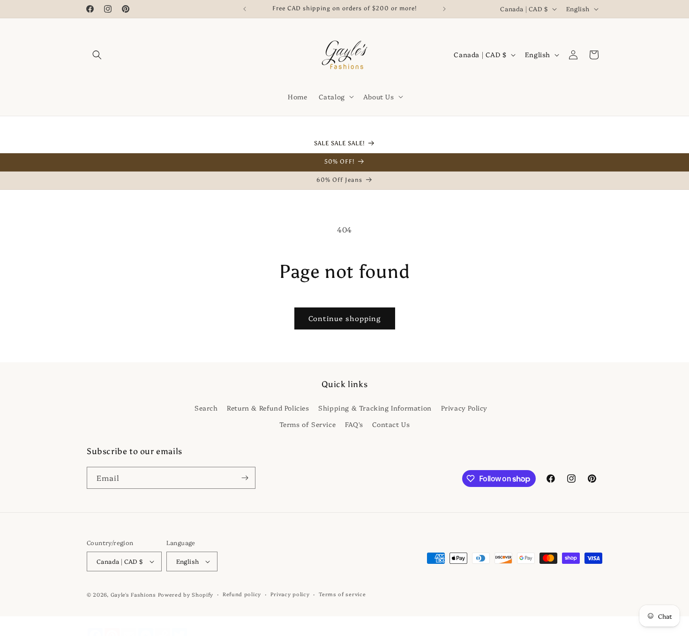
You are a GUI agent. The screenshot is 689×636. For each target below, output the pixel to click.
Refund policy (242, 594)
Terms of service (342, 594)
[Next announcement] (444, 9)
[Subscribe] (244, 478)
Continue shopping (344, 318)
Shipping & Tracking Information (375, 407)
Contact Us (391, 423)
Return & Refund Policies (268, 407)
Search (206, 407)
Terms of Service (307, 423)
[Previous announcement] (244, 9)
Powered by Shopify (186, 594)
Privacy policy (290, 594)
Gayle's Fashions (133, 594)
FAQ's (354, 423)
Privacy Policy (464, 407)
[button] (97, 55)
